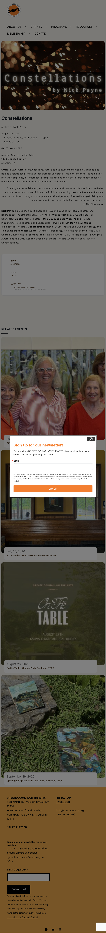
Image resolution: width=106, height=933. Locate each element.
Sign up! (53, 488)
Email (17, 460)
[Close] (91, 439)
